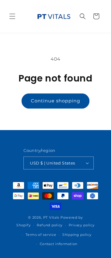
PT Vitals (51, 217)
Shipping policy (77, 234)
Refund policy (50, 225)
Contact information (58, 244)
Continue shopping (55, 101)
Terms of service (41, 234)
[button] (12, 16)
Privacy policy (82, 225)
